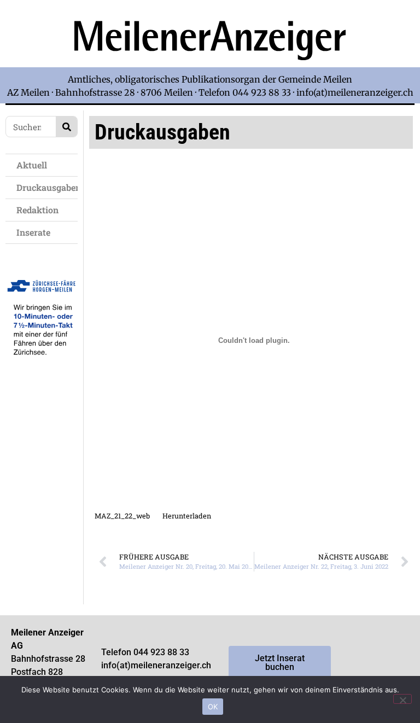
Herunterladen (186, 515)
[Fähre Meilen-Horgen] (41, 365)
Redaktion (37, 209)
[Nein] (402, 699)
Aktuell (31, 165)
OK (213, 706)
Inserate (33, 232)
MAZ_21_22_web (122, 515)
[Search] (66, 126)
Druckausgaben (47, 187)
